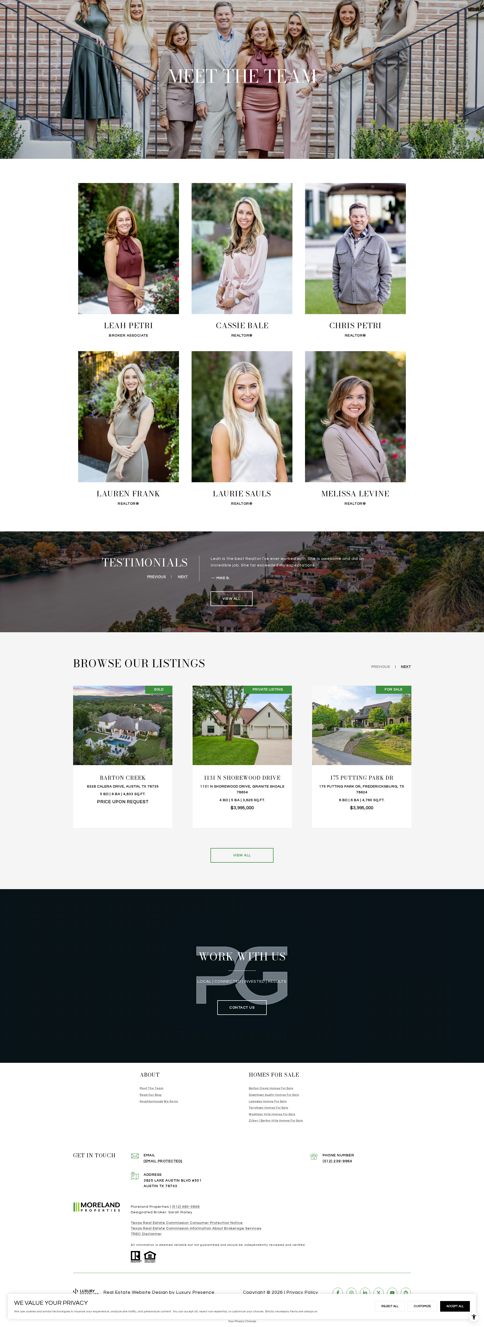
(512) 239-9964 (337, 1161)
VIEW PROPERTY (123, 757)
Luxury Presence (195, 1292)
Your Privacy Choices (242, 1321)
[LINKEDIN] (365, 1293)
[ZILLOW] (406, 1293)
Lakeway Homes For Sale (268, 1101)
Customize (422, 1306)
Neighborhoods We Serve (159, 1101)
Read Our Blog (151, 1095)
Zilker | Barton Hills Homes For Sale (276, 1120)
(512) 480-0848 (186, 1207)
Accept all (455, 1306)
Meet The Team (152, 1088)
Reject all (389, 1306)
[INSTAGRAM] (351, 1293)
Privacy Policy (302, 1292)
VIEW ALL (231, 598)
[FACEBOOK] (338, 1293)
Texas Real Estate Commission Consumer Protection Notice (187, 1223)
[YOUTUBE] (392, 1293)
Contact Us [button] (242, 1007)
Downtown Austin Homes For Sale (274, 1095)
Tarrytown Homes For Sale (268, 1107)
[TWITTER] (379, 1293)
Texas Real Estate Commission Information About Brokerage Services (196, 1228)
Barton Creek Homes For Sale (271, 1088)
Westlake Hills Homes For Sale (272, 1114)
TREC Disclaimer (146, 1234)
